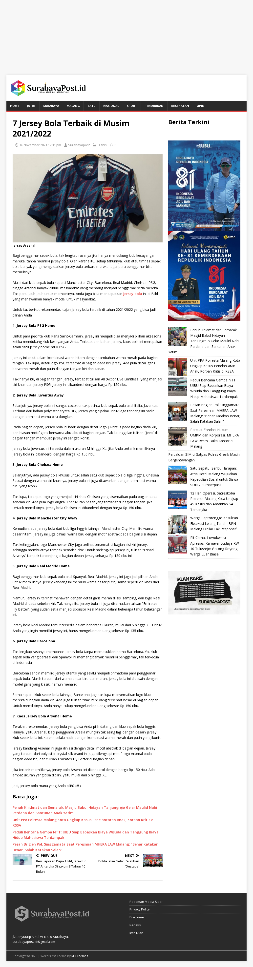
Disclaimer (137, 917)
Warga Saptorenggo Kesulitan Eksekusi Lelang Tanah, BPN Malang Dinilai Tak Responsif (214, 523)
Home (14, 106)
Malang (73, 106)
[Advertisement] (126, 34)
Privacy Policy (139, 909)
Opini (201, 106)
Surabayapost (79, 145)
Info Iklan (136, 933)
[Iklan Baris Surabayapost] (204, 611)
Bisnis (102, 145)
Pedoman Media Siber (146, 901)
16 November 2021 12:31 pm (40, 145)
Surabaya (51, 106)
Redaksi (135, 925)
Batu (91, 106)
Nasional (111, 106)
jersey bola (132, 293)
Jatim (31, 106)
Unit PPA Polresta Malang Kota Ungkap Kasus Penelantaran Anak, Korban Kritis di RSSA (215, 366)
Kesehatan (180, 106)
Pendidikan (154, 106)
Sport (132, 106)
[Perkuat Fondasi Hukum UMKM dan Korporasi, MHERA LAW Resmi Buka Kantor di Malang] (177, 436)
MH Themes (79, 956)
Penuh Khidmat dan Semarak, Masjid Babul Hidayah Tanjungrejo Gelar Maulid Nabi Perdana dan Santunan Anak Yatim (203, 341)
